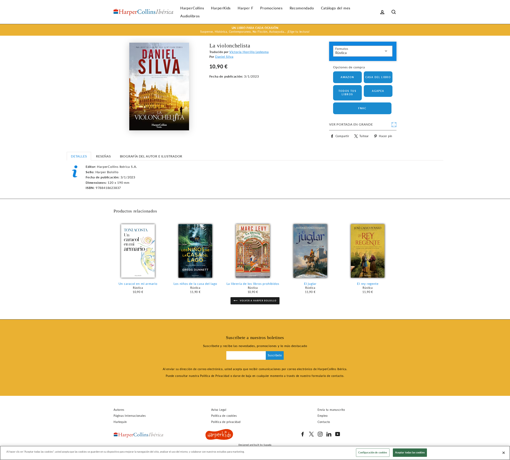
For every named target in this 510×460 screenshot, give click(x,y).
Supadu (268, 444)
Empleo (323, 415)
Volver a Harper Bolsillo (258, 300)
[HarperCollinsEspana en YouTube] (337, 434)
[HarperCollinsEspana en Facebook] (302, 434)
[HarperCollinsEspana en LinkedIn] (329, 434)
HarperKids (221, 8)
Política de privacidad (226, 422)
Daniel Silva (224, 56)
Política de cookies (224, 415)
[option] (255, 30)
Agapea (378, 90)
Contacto (324, 422)
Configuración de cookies (372, 452)
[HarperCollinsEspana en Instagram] (320, 434)
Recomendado (302, 8)
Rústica (341, 52)
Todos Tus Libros (347, 92)
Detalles (79, 156)
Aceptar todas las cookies (410, 452)
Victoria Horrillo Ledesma (249, 52)
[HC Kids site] (219, 435)
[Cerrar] (503, 452)
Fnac (362, 108)
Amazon (347, 77)
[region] (255, 453)
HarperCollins (192, 8)
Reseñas (103, 156)
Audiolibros (190, 16)
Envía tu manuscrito (331, 409)
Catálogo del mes (336, 8)
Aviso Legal (218, 409)
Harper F (245, 8)
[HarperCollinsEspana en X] (311, 434)
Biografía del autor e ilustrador (151, 156)
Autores (119, 409)
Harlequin (120, 422)
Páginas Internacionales (130, 415)
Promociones (271, 8)
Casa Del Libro (378, 77)
